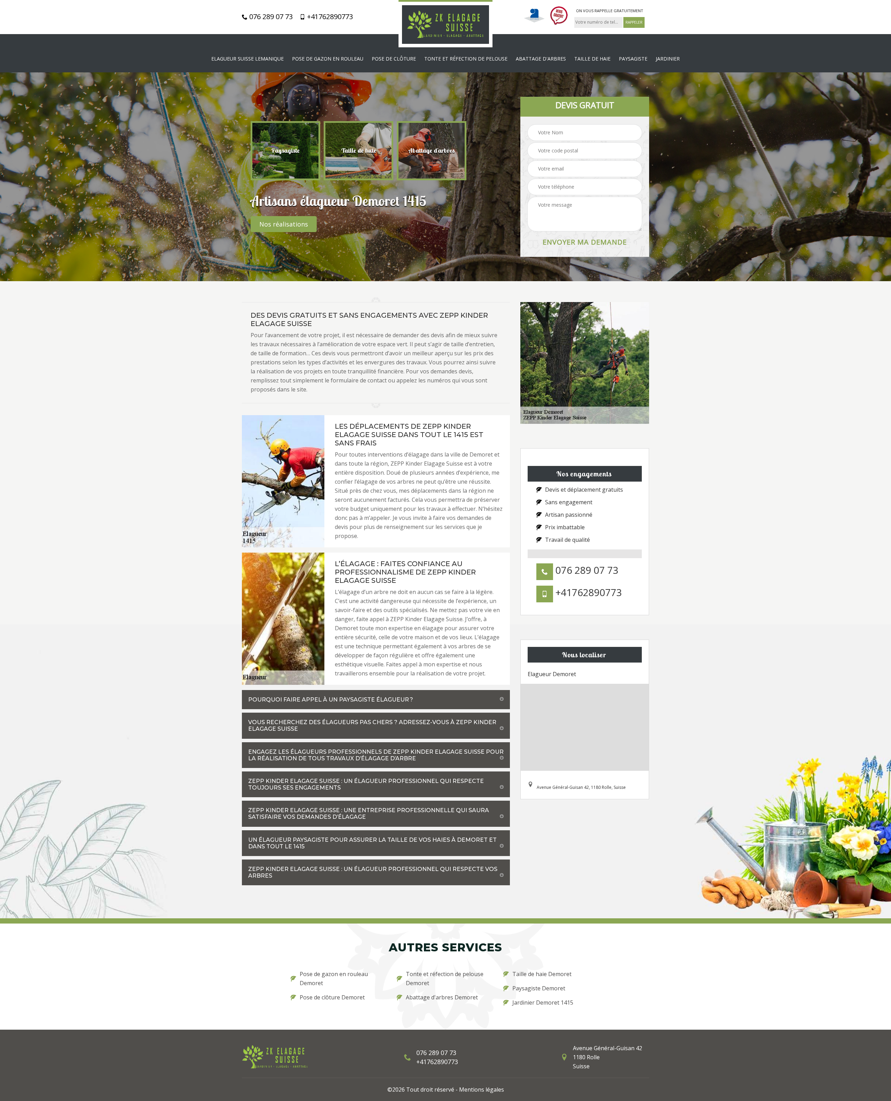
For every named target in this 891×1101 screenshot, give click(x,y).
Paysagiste (633, 58)
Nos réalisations (283, 224)
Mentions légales (481, 1089)
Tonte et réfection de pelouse (465, 58)
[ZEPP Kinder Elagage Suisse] (445, 23)
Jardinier (668, 58)
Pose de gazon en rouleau (327, 58)
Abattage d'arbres (541, 58)
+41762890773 (329, 16)
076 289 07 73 (270, 16)
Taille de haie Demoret (541, 974)
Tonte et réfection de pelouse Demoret (444, 978)
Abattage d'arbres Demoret (442, 997)
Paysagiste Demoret (538, 988)
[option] (285, 150)
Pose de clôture (394, 58)
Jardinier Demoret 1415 (542, 1002)
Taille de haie (592, 58)
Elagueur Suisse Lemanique (247, 58)
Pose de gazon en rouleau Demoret (334, 978)
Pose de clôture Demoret (332, 997)
